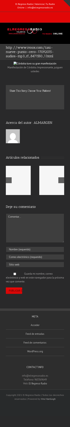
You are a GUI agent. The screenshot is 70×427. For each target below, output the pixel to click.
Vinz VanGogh (48, 398)
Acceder (35, 325)
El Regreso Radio (38, 383)
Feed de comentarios (35, 342)
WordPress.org (35, 351)
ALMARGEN (43, 122)
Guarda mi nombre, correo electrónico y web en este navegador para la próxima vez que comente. (35, 277)
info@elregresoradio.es (40, 7)
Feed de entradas (35, 334)
